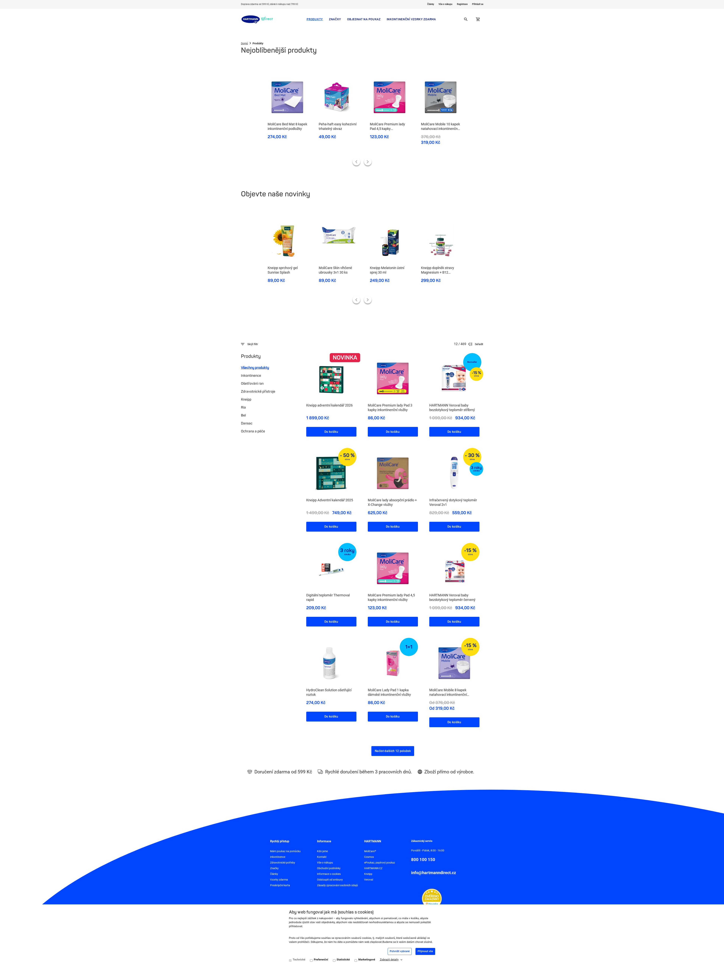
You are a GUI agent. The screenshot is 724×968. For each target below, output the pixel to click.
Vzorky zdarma (279, 879)
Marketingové (366, 959)
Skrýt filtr (252, 344)
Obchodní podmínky (329, 868)
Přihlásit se (477, 4)
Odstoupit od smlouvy (330, 879)
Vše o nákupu (445, 4)
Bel (243, 415)
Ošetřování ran (252, 383)
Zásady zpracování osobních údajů (337, 885)
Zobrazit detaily (389, 959)
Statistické (343, 959)
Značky (335, 19)
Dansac (247, 423)
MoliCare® (370, 851)
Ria (243, 407)
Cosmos (369, 856)
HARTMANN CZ (373, 868)
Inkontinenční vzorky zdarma (411, 19)
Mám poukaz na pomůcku (285, 851)
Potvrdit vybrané (400, 951)
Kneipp (246, 399)
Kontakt (322, 856)
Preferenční (321, 959)
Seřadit (479, 344)
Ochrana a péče (253, 431)
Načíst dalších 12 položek (393, 751)
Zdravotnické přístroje (258, 391)
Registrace (462, 4)
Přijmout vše (425, 951)
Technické (299, 959)
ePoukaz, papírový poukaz (379, 862)
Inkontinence (251, 376)
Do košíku (331, 432)
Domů (244, 43)
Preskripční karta (280, 885)
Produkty (315, 19)
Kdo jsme (322, 851)
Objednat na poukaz (364, 19)
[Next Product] (368, 161)
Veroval (368, 879)
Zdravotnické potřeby (282, 862)
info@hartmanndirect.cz (433, 872)
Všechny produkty (255, 368)
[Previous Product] (356, 161)
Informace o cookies (329, 873)
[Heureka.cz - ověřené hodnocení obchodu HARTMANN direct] (432, 898)
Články (430, 4)
